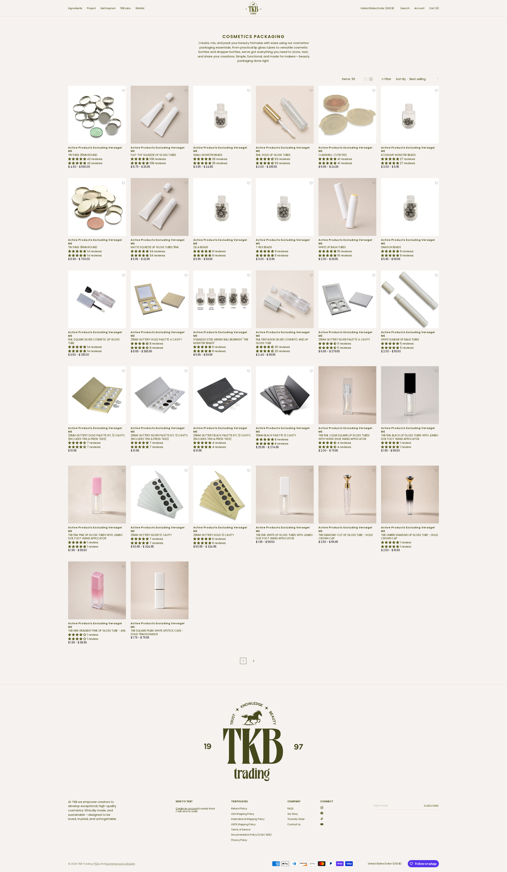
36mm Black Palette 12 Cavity (276, 435)
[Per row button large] (365, 79)
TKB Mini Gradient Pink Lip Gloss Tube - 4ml (97, 630)
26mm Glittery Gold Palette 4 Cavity (156, 339)
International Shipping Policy (247, 819)
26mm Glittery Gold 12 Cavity (213, 535)
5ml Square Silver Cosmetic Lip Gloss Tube (93, 341)
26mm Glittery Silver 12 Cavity (151, 535)
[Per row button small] (371, 79)
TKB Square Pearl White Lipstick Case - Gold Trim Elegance (157, 632)
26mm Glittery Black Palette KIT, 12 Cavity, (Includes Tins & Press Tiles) (222, 437)
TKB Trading (85, 863)
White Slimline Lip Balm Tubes (400, 339)
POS (96, 863)
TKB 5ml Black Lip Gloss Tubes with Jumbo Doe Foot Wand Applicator (409, 437)
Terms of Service (240, 829)
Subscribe (432, 806)
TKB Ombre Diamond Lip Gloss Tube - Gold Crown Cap (409, 536)
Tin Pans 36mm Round (82, 247)
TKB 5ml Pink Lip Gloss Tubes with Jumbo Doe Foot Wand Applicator (95, 536)
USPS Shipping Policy (243, 824)
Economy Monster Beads (398, 155)
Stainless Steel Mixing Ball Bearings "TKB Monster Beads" (220, 341)
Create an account (187, 808)
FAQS (290, 808)
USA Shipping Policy (242, 814)
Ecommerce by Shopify (120, 863)
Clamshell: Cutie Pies (332, 155)
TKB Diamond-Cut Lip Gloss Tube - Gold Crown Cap (345, 536)
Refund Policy (239, 808)
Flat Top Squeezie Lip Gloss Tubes (153, 155)
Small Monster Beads (207, 155)
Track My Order (296, 819)
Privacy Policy (239, 840)
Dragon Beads (391, 247)
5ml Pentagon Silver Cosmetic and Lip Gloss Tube (282, 341)
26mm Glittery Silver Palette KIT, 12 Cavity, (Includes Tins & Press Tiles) (159, 437)
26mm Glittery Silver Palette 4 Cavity (344, 339)
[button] (377, 8)
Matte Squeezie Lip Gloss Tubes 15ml (155, 247)
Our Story (292, 814)
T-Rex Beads (264, 247)
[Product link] (97, 128)
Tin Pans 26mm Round (82, 155)
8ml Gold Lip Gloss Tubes (273, 155)
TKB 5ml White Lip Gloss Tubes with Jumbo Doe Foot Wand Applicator (284, 536)
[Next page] (264, 661)
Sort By (401, 79)
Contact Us (294, 824)
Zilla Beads (200, 247)
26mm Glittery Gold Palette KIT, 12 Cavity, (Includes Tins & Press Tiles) (96, 437)
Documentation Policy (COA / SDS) (251, 834)
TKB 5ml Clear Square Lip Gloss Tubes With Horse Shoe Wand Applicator (343, 437)
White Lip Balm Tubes (332, 247)
